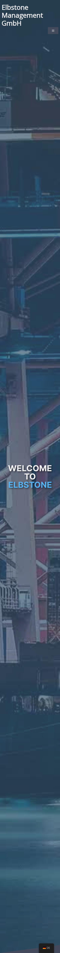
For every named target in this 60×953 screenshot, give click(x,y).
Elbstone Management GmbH (22, 15)
